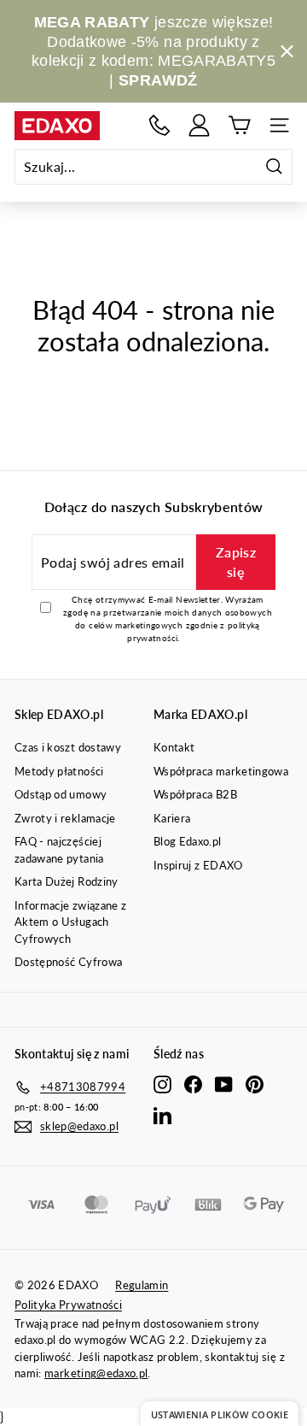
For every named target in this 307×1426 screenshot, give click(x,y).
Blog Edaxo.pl (188, 841)
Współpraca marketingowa (221, 771)
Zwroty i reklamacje (65, 818)
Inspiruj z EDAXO (198, 865)
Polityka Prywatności (68, 1304)
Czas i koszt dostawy (67, 747)
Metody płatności (59, 771)
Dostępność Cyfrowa (68, 962)
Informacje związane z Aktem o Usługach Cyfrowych (70, 922)
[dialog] (219, 1413)
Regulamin (141, 1285)
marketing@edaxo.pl (96, 1373)
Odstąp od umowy (60, 794)
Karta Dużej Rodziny (66, 881)
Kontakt (174, 747)
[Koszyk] (239, 125)
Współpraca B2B (195, 794)
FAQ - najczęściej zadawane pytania (59, 849)
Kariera (172, 818)
